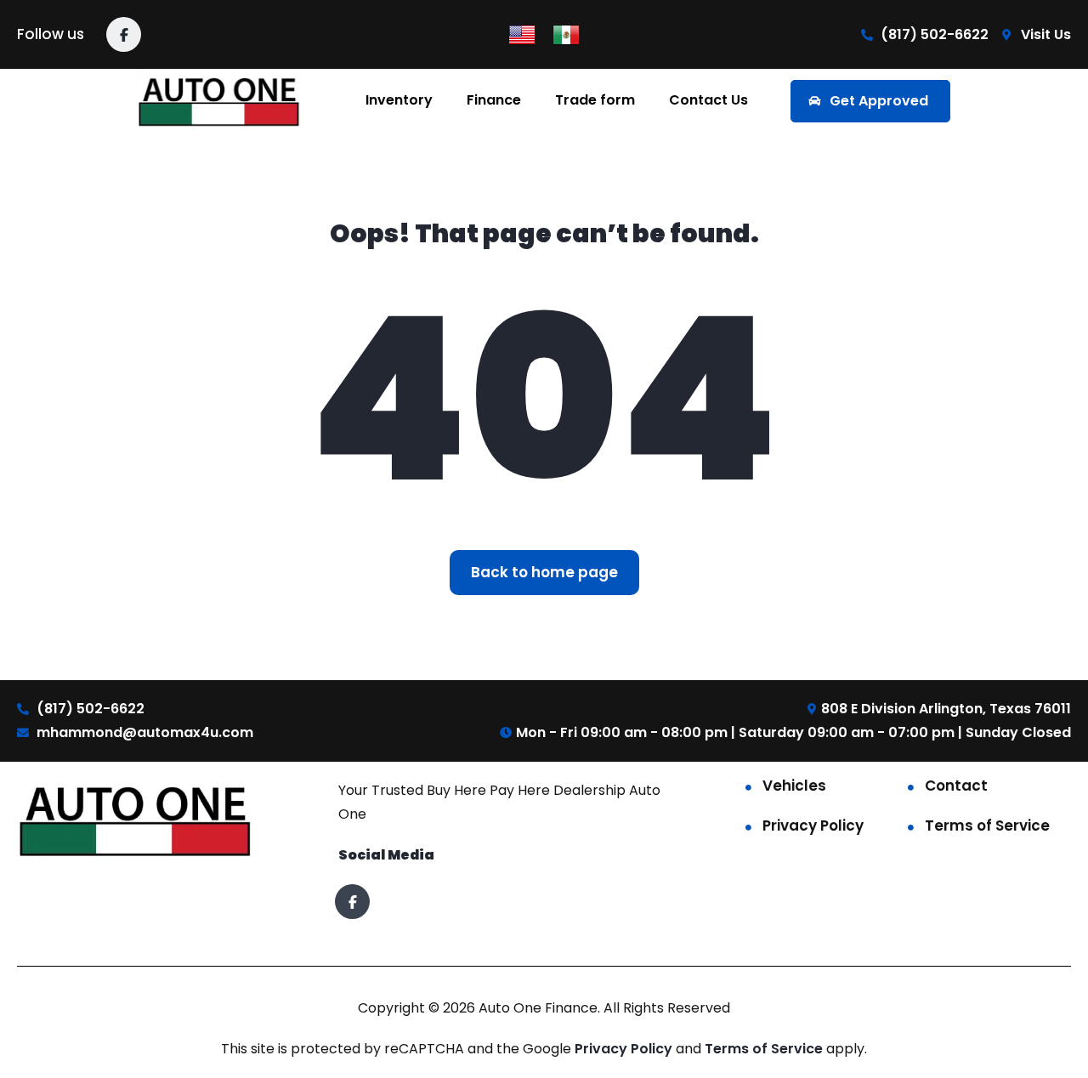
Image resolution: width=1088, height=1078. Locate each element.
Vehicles (794, 785)
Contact (956, 785)
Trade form (595, 100)
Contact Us (708, 100)
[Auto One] (220, 101)
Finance (494, 100)
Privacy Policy (813, 825)
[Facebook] (123, 34)
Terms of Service (987, 825)
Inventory (399, 100)
